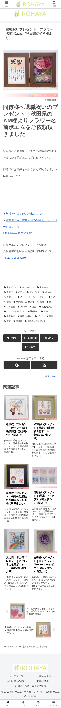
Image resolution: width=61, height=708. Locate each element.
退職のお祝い (26, 316)
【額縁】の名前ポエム (17, 276)
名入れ (48, 292)
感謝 (34, 307)
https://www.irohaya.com (17, 233)
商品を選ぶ (45, 676)
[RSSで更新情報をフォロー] (44, 365)
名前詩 (10, 292)
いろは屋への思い (15, 681)
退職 (46, 311)
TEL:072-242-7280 (14, 257)
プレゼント (34, 292)
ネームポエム (28, 287)
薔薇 (9, 321)
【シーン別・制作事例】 (44, 276)
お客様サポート (45, 681)
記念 (53, 297)
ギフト (21, 292)
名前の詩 (44, 287)
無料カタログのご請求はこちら (25, 213)
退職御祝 (11, 316)
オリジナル (41, 297)
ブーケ (41, 316)
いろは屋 (11, 307)
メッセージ (25, 297)
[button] (54, 439)
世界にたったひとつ (25, 302)
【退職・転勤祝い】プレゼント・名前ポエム (27, 281)
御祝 (9, 302)
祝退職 (19, 321)
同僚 (51, 316)
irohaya (23, 307)
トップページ (16, 676)
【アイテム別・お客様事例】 (20, 271)
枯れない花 (47, 307)
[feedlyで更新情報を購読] (17, 365)
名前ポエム (12, 287)
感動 (42, 302)
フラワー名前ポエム (16, 311)
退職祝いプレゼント (36, 321)
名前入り (11, 297)
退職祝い (34, 311)
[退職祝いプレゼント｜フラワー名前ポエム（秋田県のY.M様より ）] (37, 603)
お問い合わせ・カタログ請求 (30, 686)
